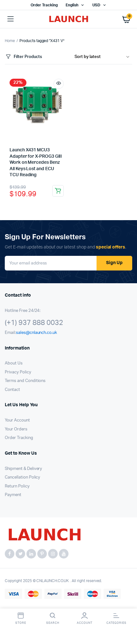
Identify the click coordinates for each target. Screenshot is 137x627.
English (72, 5)
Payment (13, 495)
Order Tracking (44, 5)
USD (96, 5)
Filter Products (28, 57)
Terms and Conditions (25, 381)
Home (10, 41)
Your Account (17, 420)
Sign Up (114, 263)
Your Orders (16, 429)
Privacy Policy (18, 372)
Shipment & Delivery (23, 469)
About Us (14, 363)
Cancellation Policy (22, 477)
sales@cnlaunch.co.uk (36, 333)
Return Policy (17, 486)
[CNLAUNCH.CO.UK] (68, 19)
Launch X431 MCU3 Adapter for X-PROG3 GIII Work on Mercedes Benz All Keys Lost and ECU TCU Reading (36, 162)
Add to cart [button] (58, 191)
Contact (12, 390)
